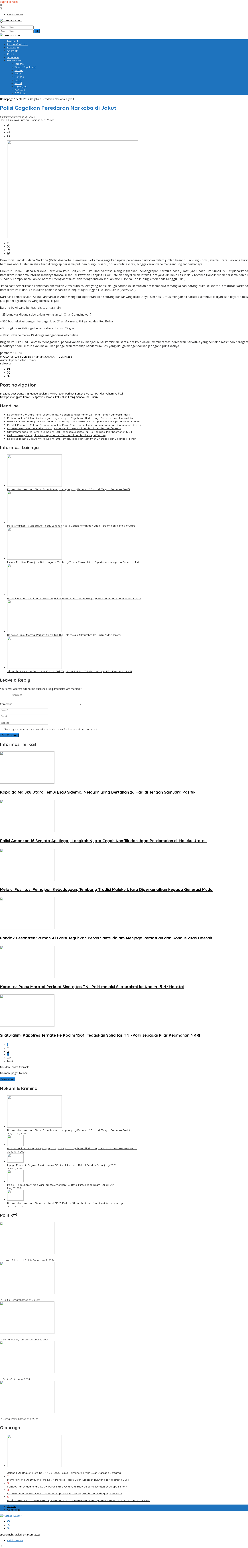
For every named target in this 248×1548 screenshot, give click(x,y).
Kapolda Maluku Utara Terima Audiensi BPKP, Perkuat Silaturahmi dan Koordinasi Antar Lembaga (65, 1203)
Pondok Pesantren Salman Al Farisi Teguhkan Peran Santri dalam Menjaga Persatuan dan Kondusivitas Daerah (74, 425)
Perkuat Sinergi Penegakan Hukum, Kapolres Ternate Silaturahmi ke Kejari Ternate (56, 435)
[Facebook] (8, 369)
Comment (6, 704)
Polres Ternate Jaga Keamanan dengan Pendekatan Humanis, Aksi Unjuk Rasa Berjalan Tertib (56, 1257)
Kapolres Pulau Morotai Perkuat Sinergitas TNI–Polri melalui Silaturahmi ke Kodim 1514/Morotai (64, 428)
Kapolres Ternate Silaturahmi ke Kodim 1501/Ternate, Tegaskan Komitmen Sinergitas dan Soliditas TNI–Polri (71, 438)
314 (9, 1057)
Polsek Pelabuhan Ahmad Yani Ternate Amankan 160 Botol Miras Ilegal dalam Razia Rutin (60, 1184)
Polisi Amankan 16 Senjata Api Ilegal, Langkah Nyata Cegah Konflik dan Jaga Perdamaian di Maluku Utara (72, 418)
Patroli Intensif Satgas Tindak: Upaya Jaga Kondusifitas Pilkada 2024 (42, 1296)
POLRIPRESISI (65, 356)
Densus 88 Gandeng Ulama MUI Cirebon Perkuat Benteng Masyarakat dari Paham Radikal (61, 393)
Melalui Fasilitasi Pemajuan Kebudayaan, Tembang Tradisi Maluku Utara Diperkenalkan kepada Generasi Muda (74, 421)
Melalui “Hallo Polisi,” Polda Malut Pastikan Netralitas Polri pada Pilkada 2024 (46, 1336)
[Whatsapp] (8, 136)
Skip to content (9, 1)
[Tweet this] (8, 129)
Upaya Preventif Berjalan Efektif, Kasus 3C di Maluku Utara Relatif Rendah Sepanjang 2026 (61, 1165)
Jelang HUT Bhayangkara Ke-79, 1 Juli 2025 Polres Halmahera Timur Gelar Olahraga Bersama (64, 1472)
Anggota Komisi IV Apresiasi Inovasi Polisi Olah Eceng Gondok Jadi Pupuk (49, 397)
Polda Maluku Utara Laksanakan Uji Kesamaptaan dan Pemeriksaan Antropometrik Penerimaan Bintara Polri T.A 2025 (78, 1500)
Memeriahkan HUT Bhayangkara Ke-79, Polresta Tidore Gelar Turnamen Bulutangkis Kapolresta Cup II (68, 1479)
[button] (37, 31)
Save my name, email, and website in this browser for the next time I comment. (51, 729)
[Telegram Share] (8, 132)
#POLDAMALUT (9, 356)
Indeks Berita (15, 1540)
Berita (3, 120)
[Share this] (8, 126)
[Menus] (1, 5)
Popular (11, 1506)
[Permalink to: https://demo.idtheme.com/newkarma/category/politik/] (15, 1215)
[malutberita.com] (11, 20)
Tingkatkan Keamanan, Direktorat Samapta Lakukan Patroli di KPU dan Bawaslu (48, 1376)
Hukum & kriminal (18, 120)
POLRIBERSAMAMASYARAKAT (38, 356)
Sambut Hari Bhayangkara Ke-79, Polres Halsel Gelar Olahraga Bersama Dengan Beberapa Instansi (67, 1486)
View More (7, 1079)
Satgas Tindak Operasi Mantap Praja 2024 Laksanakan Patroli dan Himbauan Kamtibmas (54, 1415)
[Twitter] (8, 373)
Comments (13, 1509)
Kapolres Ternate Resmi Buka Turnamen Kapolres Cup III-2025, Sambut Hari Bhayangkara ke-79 (64, 1493)
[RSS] (8, 376)
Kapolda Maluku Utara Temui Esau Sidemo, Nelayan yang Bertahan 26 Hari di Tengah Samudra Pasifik (68, 414)
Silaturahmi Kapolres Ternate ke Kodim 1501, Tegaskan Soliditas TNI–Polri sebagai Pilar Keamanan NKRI (69, 431)
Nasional (36, 120)
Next (10, 1061)
